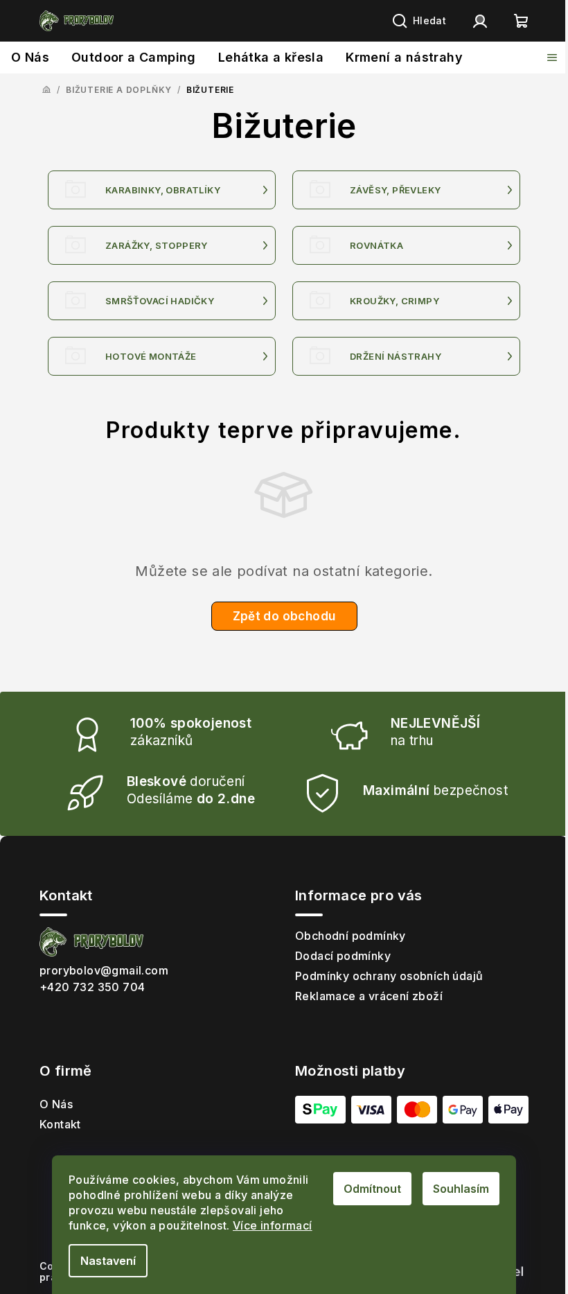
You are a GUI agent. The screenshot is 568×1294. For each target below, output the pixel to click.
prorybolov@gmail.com (103, 970)
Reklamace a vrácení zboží (369, 996)
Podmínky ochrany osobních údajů (389, 976)
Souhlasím (461, 1189)
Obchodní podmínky (350, 936)
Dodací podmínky (343, 956)
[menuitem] (30, 57)
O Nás (56, 1104)
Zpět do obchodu (284, 616)
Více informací (272, 1225)
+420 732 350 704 (92, 987)
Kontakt (60, 1124)
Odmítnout (372, 1189)
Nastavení (108, 1261)
